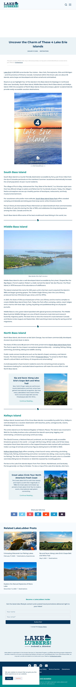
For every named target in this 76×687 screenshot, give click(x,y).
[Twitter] (22, 514)
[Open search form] (66, 5)
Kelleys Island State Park (13, 451)
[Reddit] (46, 514)
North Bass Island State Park (60, 345)
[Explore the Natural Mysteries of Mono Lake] (20, 571)
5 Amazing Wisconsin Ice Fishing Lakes (18, 553)
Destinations (44, 51)
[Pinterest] (30, 514)
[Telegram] (54, 514)
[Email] (62, 514)
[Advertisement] (38, 23)
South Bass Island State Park (47, 198)
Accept (9, 678)
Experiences (30, 556)
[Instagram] (35, 665)
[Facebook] (14, 514)
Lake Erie (7, 72)
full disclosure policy (55, 656)
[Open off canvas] (70, 4)
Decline (18, 678)
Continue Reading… (26, 401)
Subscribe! (38, 622)
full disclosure (19, 62)
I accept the (39, 626)
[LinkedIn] (38, 514)
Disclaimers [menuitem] (66, 669)
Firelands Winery (42, 357)
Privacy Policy (42, 626)
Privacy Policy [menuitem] (42, 669)
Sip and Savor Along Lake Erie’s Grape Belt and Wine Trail (26, 381)
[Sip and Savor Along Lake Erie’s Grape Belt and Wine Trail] (55, 541)
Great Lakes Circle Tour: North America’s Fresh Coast (26, 476)
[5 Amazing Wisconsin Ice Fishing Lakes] (20, 541)
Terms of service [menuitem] (54, 669)
